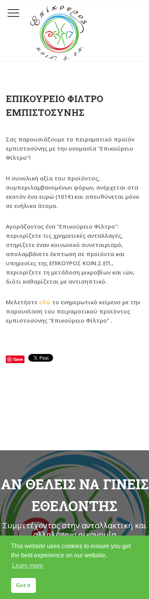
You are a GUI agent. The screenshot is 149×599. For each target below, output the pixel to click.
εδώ (44, 302)
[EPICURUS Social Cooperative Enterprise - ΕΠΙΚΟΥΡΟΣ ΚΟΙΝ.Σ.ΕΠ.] (84, 33)
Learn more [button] (27, 565)
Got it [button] (23, 585)
